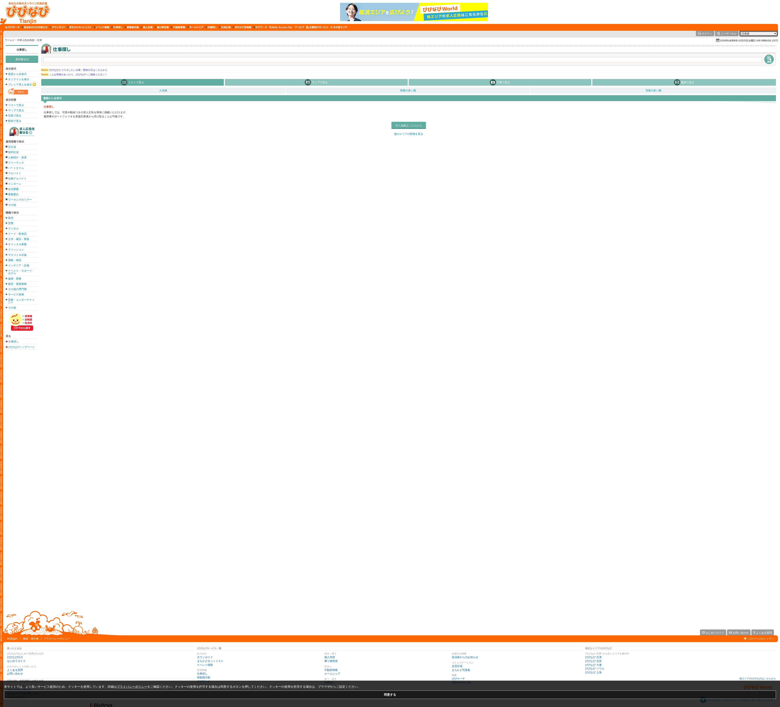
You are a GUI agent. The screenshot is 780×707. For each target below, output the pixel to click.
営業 (10, 223)
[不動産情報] (178, 27)
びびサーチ (458, 678)
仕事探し (22, 49)
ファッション (16, 249)
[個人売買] (147, 27)
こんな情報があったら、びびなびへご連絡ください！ (74, 74)
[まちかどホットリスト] (79, 27)
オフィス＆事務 (17, 244)
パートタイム (16, 168)
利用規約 (12, 638)
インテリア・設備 (18, 265)
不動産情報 (331, 669)
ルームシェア (332, 673)
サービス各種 (16, 294)
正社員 (12, 147)
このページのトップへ (761, 638)
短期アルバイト (17, 178)
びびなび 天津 (593, 657)
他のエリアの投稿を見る (408, 133)
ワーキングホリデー (20, 199)
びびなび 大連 (593, 664)
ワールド (10, 40)
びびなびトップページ (21, 346)
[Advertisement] (22, 416)
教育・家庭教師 (17, 284)
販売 (10, 218)
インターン (14, 183)
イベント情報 (205, 664)
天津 (39, 40)
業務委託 (13, 194)
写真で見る (14, 115)
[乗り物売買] (162, 27)
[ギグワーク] (260, 27)
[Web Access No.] (281, 27)
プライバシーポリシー (57, 638)
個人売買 (329, 657)
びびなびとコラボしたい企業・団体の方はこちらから (74, 70)
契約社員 (13, 152)
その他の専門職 (17, 289)
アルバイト (14, 173)
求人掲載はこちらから (408, 125)
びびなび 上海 (593, 672)
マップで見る (16, 110)
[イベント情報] (101, 27)
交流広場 (457, 666)
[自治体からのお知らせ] (35, 27)
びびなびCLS (15, 657)
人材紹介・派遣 (17, 157)
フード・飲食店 (17, 233)
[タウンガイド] (57, 27)
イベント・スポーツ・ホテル (21, 272)
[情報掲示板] (132, 27)
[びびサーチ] (12, 27)
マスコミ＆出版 (17, 255)
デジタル (13, 228)
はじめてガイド (16, 661)
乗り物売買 (331, 661)
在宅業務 (13, 189)
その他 (12, 205)
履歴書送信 (22, 59)
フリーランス (16, 162)
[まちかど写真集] (242, 27)
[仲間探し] (211, 27)
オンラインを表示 (18, 79)
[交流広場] (225, 27)
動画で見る (14, 121)
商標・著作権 (31, 638)
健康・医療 (14, 278)
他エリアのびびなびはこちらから (757, 678)
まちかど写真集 (461, 669)
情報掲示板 (203, 677)
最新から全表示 (17, 74)
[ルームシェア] (195, 27)
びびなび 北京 (593, 661)
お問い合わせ (15, 673)
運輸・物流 (14, 260)
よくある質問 (15, 669)
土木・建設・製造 (18, 239)
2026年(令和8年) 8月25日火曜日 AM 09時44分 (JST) (749, 40)
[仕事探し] (117, 27)
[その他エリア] (338, 27)
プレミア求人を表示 (20, 84)
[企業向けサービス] (317, 27)
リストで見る (16, 105)
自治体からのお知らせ (465, 657)
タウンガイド (205, 657)
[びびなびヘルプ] (299, 27)
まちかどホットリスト (210, 661)
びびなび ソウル (594, 668)
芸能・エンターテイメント (21, 301)
